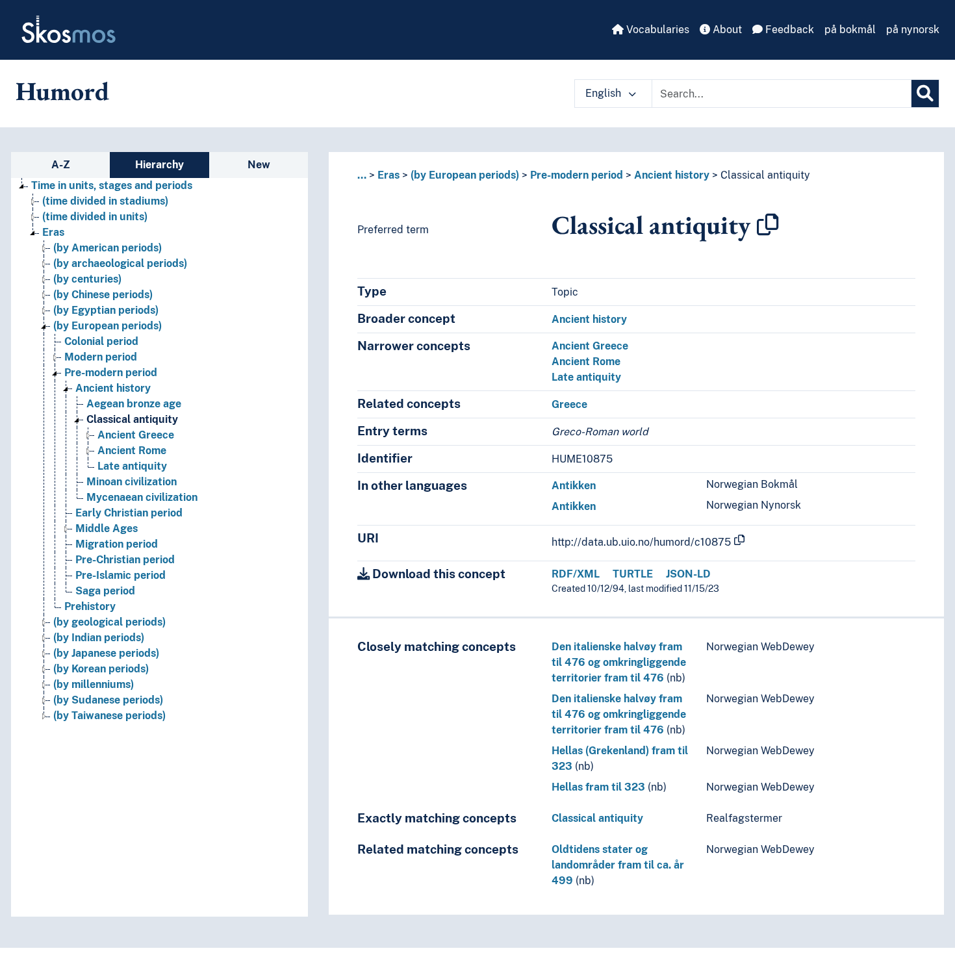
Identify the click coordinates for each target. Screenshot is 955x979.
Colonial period (101, 341)
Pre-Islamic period (120, 575)
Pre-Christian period (125, 559)
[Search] (925, 93)
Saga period (105, 591)
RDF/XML (576, 574)
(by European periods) (107, 326)
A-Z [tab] (60, 165)
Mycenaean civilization (141, 497)
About (726, 29)
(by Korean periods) (101, 669)
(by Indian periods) (98, 637)
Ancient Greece (135, 435)
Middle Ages (106, 528)
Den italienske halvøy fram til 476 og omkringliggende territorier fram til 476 (619, 662)
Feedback (788, 29)
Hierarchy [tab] (159, 165)
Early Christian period (129, 513)
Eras (53, 232)
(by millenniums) (93, 684)
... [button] (361, 175)
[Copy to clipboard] (768, 225)
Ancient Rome (131, 450)
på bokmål (850, 29)
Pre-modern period (110, 372)
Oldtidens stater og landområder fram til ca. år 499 (618, 865)
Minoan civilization (131, 482)
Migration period (116, 544)
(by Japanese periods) (106, 653)
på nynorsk (912, 29)
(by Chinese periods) (103, 294)
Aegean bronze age (133, 404)
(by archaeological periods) (120, 263)
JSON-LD (688, 574)
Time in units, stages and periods (111, 185)
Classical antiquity (132, 419)
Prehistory (90, 606)
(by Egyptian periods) (106, 310)
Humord (62, 91)
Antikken (574, 485)
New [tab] (259, 165)
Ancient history (113, 388)
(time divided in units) (94, 216)
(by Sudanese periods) (108, 700)
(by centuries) (87, 279)
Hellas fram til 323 (598, 787)
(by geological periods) (109, 622)
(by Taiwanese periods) (109, 715)
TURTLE (633, 574)
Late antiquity (132, 466)
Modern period (100, 357)
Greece (569, 404)
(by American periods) (107, 248)
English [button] (604, 93)
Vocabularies (656, 29)
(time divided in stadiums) (105, 201)
